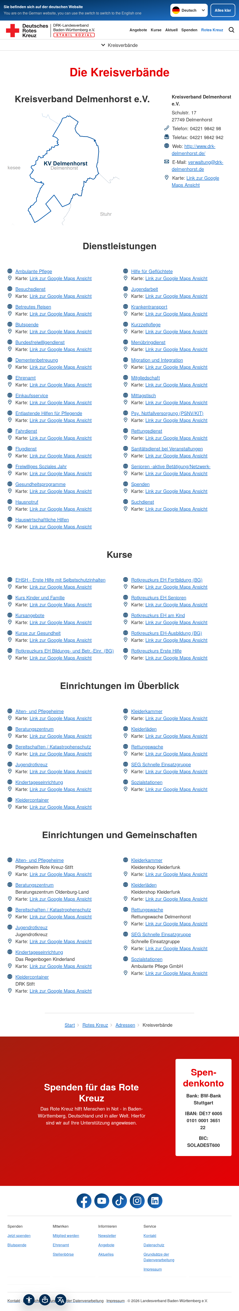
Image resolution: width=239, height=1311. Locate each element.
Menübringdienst (148, 342)
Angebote (138, 29)
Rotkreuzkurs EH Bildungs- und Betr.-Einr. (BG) (64, 650)
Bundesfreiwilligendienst (40, 342)
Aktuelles (106, 1254)
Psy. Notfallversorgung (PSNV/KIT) (167, 413)
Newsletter (107, 1235)
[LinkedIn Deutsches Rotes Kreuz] (155, 1200)
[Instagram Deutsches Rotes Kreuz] (137, 1200)
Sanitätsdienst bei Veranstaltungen (167, 448)
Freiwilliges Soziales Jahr (41, 466)
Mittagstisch (143, 395)
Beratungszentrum (34, 728)
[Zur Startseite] (50, 30)
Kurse (156, 29)
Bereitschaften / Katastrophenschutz (53, 746)
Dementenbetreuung (36, 359)
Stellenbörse (63, 1254)
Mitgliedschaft (145, 377)
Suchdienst (142, 501)
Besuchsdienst (30, 288)
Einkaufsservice (31, 395)
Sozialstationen (146, 782)
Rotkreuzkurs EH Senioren (158, 597)
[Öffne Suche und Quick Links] (231, 30)
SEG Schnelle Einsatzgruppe (161, 764)
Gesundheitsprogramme (40, 484)
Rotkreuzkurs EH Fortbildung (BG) (167, 579)
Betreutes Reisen (33, 306)
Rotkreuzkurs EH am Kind (158, 615)
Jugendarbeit (144, 288)
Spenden (189, 29)
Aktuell (171, 29)
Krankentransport (149, 306)
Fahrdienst (26, 430)
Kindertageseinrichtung (39, 782)
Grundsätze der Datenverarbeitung (159, 1256)
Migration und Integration (157, 359)
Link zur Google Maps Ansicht (195, 181)
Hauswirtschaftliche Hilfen (42, 519)
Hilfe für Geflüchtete (152, 271)
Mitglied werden (66, 1235)
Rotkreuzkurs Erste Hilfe (156, 650)
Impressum (153, 1269)
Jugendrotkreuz (31, 764)
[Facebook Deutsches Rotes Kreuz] (84, 1200)
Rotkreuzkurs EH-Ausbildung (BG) (166, 632)
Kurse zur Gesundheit (38, 632)
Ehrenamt (25, 377)
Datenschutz (154, 1245)
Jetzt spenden (19, 1235)
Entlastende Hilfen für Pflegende (48, 413)
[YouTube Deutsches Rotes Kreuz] (101, 1200)
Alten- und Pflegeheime (39, 711)
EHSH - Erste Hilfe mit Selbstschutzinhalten (60, 579)
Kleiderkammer (146, 711)
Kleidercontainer (32, 799)
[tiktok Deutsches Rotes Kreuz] (119, 1200)
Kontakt (150, 1235)
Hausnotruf (26, 501)
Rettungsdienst (146, 430)
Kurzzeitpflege (146, 324)
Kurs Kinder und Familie (40, 597)
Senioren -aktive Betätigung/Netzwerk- (171, 466)
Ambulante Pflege (33, 271)
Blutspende (27, 324)
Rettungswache (147, 746)
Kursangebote (29, 615)
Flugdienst (26, 448)
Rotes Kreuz (212, 29)
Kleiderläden (144, 728)
